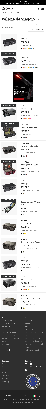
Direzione (5, 344)
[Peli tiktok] (36, 367)
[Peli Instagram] (31, 367)
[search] (38, 9)
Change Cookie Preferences (23, 402)
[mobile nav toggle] (42, 8)
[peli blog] (26, 370)
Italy (38, 396)
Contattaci (29, 320)
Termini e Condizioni (11, 399)
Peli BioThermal (8, 350)
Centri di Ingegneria (10, 335)
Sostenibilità (7, 341)
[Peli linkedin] (31, 364)
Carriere (5, 329)
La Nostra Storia (8, 320)
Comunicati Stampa (9, 332)
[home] (7, 8)
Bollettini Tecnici (31, 335)
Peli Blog (5, 382)
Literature (6, 376)
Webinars (5, 379)
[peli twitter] (41, 367)
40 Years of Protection (10, 338)
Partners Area (30, 329)
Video (4, 370)
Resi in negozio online (33, 341)
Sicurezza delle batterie (34, 338)
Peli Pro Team (7, 373)
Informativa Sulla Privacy (31, 399)
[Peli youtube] (26, 364)
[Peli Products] (26, 367)
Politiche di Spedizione (34, 350)
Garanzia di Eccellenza (34, 332)
